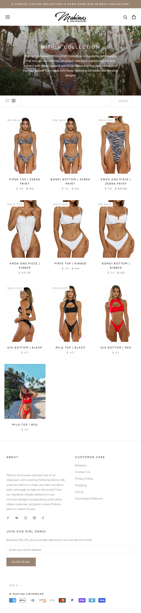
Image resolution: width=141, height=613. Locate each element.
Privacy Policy (84, 478)
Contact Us (82, 472)
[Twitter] (16, 517)
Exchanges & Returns (89, 498)
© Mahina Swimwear (26, 594)
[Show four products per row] (13, 100)
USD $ (13, 585)
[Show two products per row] (7, 100)
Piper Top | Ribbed (70, 263)
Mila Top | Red (25, 424)
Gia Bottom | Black (25, 347)
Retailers (80, 465)
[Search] (125, 17)
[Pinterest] (34, 517)
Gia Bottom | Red (116, 347)
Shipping (81, 485)
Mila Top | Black (71, 347)
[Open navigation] (8, 17)
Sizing (79, 492)
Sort (124, 101)
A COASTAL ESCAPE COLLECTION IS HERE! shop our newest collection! (70, 4)
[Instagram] (25, 517)
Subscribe (21, 562)
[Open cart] (133, 17)
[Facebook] (7, 517)
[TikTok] (43, 517)
